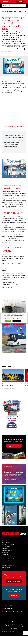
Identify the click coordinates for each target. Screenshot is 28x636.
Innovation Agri (6, 567)
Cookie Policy (16, 318)
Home (3, 11)
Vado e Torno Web (6, 542)
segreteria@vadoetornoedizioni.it (12, 611)
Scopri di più (14, 595)
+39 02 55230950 (7, 609)
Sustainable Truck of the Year (9, 557)
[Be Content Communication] (10, 632)
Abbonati (20, 1)
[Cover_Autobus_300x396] (14, 337)
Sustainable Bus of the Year (9, 559)
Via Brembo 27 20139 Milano (10, 606)
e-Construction (5, 554)
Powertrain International (8, 550)
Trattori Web (5, 552)
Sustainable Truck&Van (8, 544)
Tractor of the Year (6, 563)
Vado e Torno (5, 540)
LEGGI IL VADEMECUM (14, 247)
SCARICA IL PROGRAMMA (14, 213)
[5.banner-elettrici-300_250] (14, 309)
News (13, 388)
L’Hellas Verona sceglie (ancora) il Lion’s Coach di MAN (12, 384)
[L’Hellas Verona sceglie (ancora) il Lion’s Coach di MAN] (13, 375)
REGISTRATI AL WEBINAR (14, 126)
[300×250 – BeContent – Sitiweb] (14, 474)
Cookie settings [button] (17, 320)
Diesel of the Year (6, 561)
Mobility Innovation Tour (8, 565)
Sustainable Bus (6, 546)
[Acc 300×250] (14, 495)
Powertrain (4, 548)
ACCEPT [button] (8, 320)
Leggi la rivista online (14, 446)
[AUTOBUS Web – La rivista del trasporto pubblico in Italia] (6, 1)
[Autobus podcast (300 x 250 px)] (14, 515)
